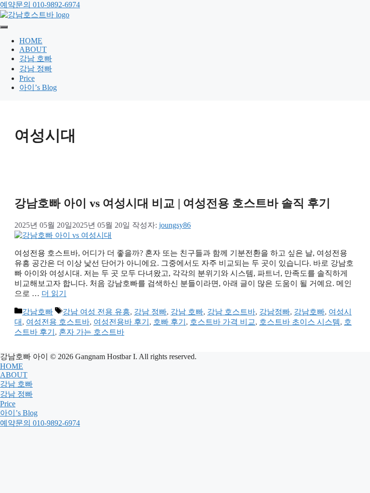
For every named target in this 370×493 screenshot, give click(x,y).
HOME (30, 41)
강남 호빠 (35, 58)
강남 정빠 (35, 69)
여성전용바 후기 (121, 322)
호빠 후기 (169, 322)
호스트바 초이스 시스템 (299, 322)
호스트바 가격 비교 (222, 322)
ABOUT (33, 49)
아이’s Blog (38, 87)
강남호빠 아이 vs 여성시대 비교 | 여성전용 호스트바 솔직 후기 (172, 203)
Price (27, 78)
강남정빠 (274, 312)
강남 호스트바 (231, 312)
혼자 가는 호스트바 (91, 332)
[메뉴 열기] (4, 27)
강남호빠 (37, 312)
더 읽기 (53, 293)
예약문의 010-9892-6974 (40, 4)
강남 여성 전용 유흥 (96, 312)
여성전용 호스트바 (58, 322)
